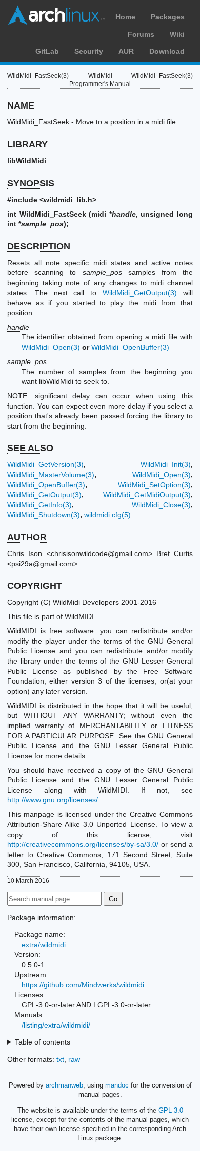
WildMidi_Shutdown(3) (43, 514)
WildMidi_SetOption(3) (154, 485)
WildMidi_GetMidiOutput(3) (147, 495)
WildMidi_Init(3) (166, 464)
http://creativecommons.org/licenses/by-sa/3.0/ (82, 844)
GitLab (47, 51)
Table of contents (42, 1042)
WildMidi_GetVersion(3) (45, 464)
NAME (20, 105)
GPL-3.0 (170, 1110)
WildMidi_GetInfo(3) (39, 505)
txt (60, 1059)
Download (167, 51)
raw (74, 1059)
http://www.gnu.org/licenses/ (52, 800)
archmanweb (64, 1085)
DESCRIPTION (38, 246)
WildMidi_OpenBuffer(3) (130, 347)
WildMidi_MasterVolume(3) (50, 475)
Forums (141, 34)
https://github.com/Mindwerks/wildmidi (83, 985)
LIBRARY (27, 144)
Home (125, 17)
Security (88, 51)
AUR (126, 51)
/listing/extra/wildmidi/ (56, 1025)
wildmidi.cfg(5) (107, 514)
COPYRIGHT (34, 586)
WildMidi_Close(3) (161, 505)
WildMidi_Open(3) (51, 347)
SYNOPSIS (30, 183)
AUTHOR (27, 537)
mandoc (117, 1085)
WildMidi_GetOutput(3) (140, 293)
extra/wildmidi (44, 945)
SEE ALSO (30, 448)
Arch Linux (56, 15)
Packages (168, 17)
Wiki (177, 34)
